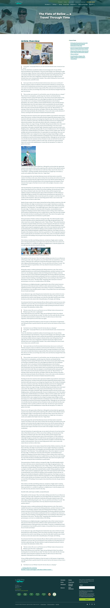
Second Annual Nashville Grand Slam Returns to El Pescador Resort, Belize (79, 48)
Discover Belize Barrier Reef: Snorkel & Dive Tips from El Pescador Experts (79, 51)
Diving (60, 4)
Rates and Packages (83, 4)
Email (81, 585)
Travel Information (71, 588)
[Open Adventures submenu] (76, 4)
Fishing (54, 4)
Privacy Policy (43, 604)
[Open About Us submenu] (94, 4)
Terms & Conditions (50, 604)
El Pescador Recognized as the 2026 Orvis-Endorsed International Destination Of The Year (79, 44)
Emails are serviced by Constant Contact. (87, 596)
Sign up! (87, 599)
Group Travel (66, 4)
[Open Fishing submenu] (56, 4)
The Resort (47, 4)
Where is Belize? (74, 54)
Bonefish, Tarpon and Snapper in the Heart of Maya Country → (37, 569)
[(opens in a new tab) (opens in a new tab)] (54, 594)
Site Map (57, 604)
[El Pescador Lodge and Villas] (18, 3)
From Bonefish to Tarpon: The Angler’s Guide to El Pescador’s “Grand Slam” (77, 57)
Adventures (73, 4)
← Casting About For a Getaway (29, 568)
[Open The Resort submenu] (50, 4)
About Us (91, 4)
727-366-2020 (91, 2)
